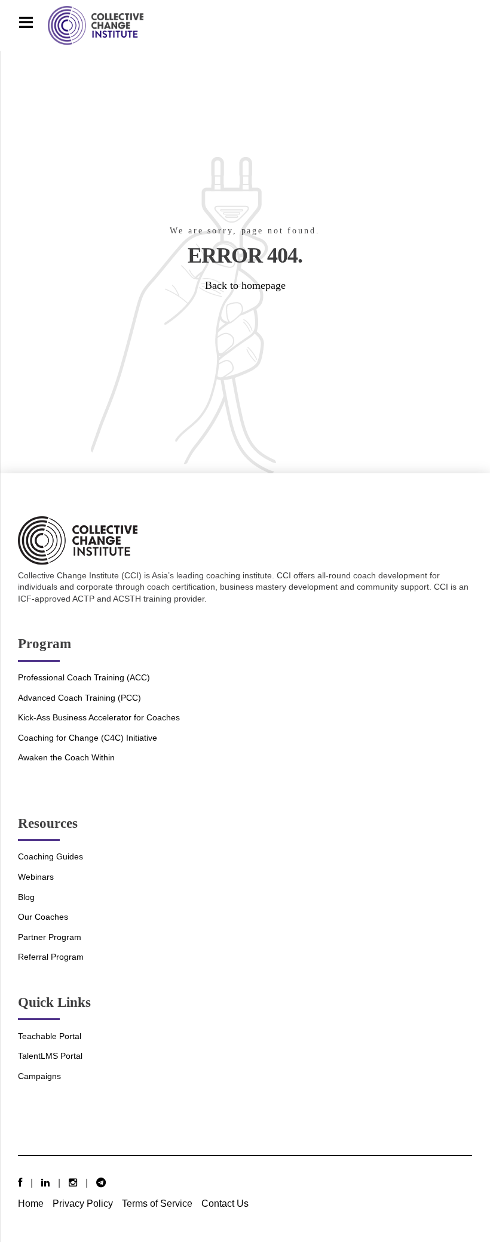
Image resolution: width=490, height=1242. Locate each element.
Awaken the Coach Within (66, 757)
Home (31, 1203)
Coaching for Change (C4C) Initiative (87, 737)
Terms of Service (157, 1203)
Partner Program (49, 937)
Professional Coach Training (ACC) (84, 677)
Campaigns (39, 1076)
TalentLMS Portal (50, 1056)
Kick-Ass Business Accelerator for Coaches (99, 717)
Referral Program (51, 956)
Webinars (36, 877)
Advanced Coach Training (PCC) (79, 697)
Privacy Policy (83, 1203)
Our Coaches (43, 917)
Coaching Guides (50, 856)
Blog (26, 897)
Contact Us (225, 1203)
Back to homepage (245, 285)
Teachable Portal (49, 1036)
